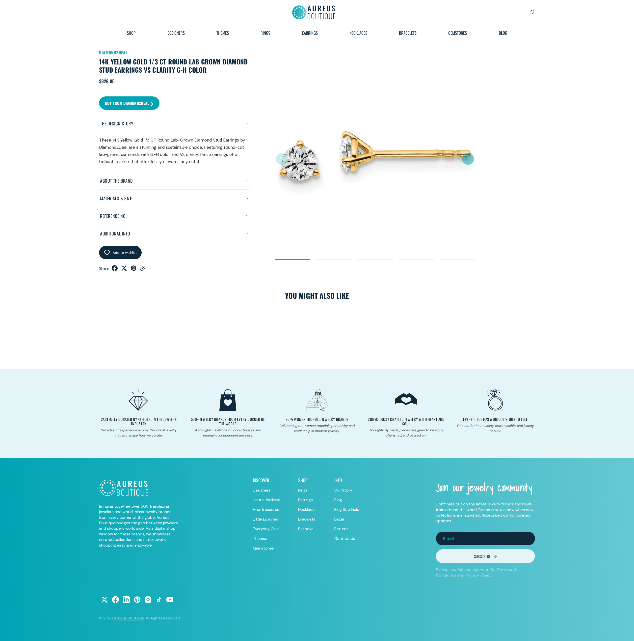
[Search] (532, 11)
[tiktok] (159, 599)
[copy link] (143, 270)
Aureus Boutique (129, 618)
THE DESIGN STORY (116, 123)
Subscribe (482, 556)
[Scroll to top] (625, 632)
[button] (282, 159)
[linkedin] (126, 599)
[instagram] (148, 599)
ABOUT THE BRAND (116, 180)
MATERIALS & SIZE (116, 198)
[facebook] (115, 270)
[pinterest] (133, 270)
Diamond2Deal (113, 53)
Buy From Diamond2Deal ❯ (129, 103)
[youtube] (169, 599)
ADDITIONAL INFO (115, 233)
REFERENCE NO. (113, 216)
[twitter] (124, 270)
